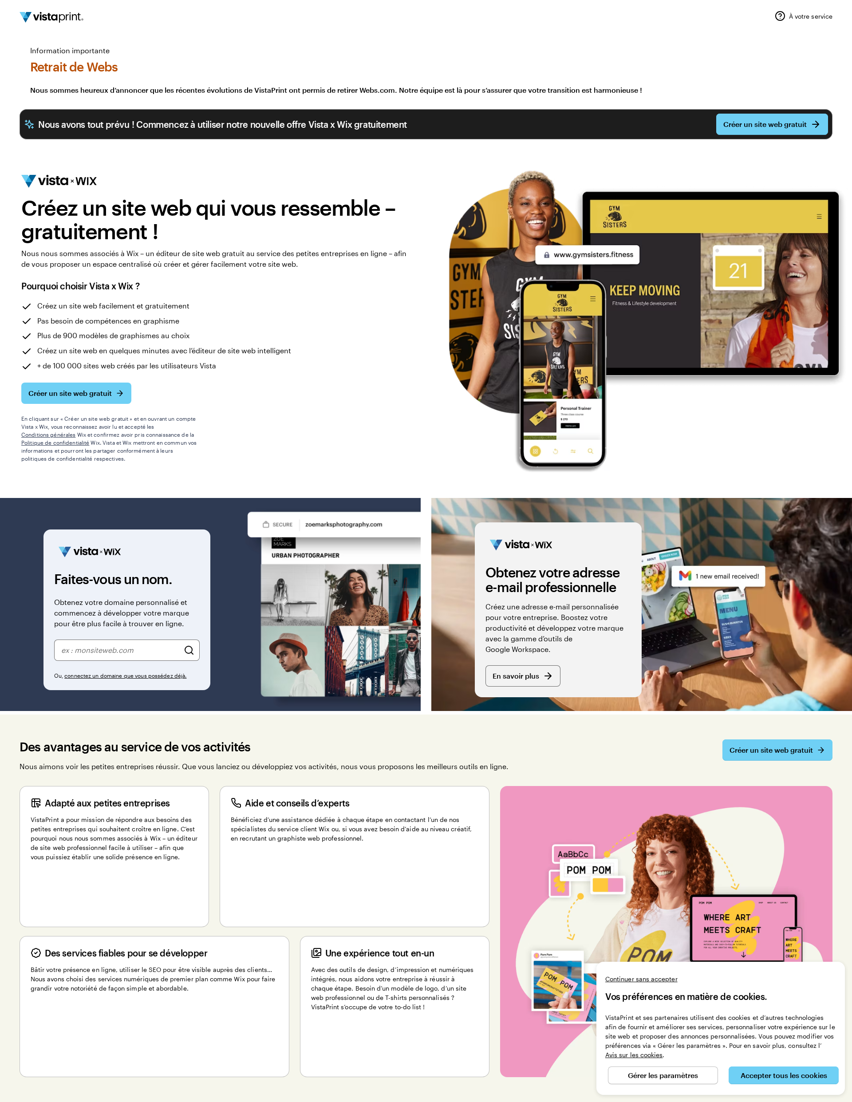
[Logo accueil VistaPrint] (51, 17)
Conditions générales (48, 434)
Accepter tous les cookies (784, 1075)
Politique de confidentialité (55, 442)
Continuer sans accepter (641, 979)
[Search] (189, 650)
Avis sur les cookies (634, 1055)
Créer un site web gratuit (765, 124)
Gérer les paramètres (663, 1075)
